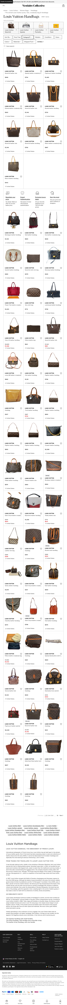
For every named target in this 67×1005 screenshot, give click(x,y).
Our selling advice (33, 941)
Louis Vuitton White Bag (32, 832)
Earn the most (54, 197)
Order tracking (20, 938)
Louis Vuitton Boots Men (48, 828)
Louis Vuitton (13, 10)
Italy (33, 994)
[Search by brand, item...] (3, 5)
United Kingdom (10, 994)
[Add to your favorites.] (21, 71)
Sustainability (58, 941)
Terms (29, 963)
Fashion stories (59, 949)
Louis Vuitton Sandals (51, 835)
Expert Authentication (25, 198)
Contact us (45, 940)
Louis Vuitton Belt (14, 826)
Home (5, 10)
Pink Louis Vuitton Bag (14, 832)
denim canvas (16, 908)
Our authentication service (22, 943)
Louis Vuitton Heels (35, 835)
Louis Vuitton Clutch (53, 830)
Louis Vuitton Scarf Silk (35, 830)
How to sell (33, 937)
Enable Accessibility (6, 2)
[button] (63, 5)
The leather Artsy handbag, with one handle (20, 922)
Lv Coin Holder (51, 826)
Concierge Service (6, 941)
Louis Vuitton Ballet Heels (17, 835)
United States (18, 994)
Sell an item (33, 944)
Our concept (6, 937)
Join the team (58, 946)
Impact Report (59, 944)
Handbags (34, 10)
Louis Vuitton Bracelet (51, 832)
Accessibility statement (9, 963)
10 (57, 815)
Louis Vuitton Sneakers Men (15, 830)
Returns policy (20, 949)
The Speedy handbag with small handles (19, 919)
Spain (29, 994)
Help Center (45, 937)
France (3, 994)
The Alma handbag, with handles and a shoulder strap (23, 920)
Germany (24, 994)
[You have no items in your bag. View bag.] (63, 5)
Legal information (21, 963)
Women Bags (24, 10)
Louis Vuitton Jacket (15, 828)
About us (57, 939)
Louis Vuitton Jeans (31, 828)
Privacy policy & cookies (38, 963)
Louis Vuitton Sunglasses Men (33, 826)
